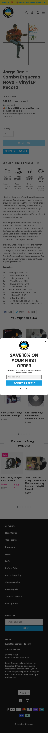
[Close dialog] (45, 341)
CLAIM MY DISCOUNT (24, 383)
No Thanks (24, 389)
